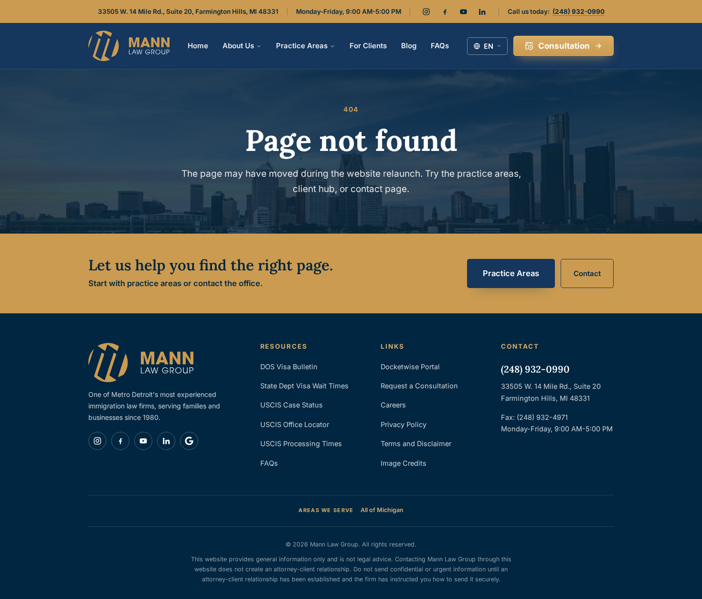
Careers (393, 405)
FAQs (440, 45)
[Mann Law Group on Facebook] (445, 11)
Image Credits (403, 463)
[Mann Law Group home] (129, 46)
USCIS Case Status (291, 405)
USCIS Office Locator (294, 424)
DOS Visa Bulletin (289, 367)
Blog (408, 45)
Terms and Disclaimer (416, 443)
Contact (587, 273)
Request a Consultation (419, 386)
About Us (238, 45)
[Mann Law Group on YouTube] (463, 11)
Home (198, 45)
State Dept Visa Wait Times (304, 386)
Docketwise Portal (410, 367)
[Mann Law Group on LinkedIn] (482, 11)
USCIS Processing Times (301, 443)
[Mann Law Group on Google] (189, 441)
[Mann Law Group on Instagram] (426, 11)
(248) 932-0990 (579, 11)
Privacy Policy (403, 424)
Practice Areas (302, 45)
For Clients (368, 45)
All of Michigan (382, 509)
